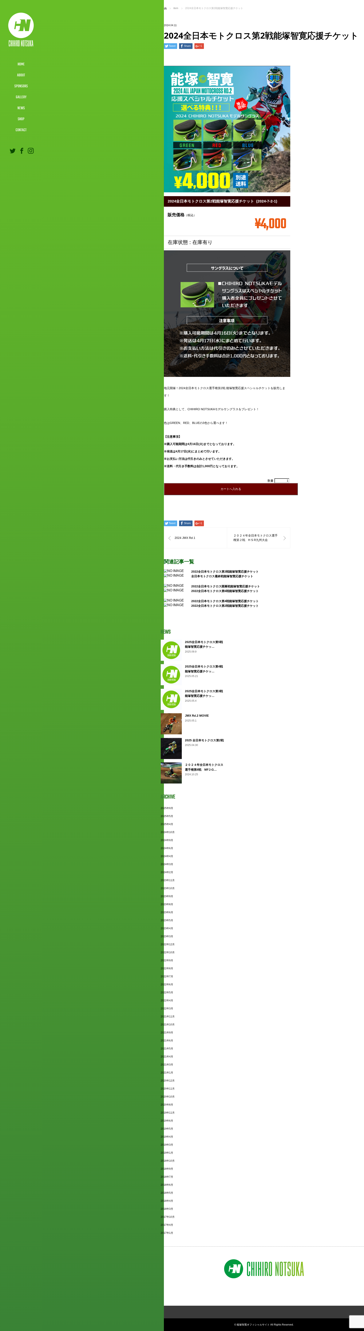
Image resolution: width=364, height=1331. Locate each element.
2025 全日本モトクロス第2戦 (204, 740)
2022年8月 (167, 968)
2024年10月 (168, 832)
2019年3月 (167, 1144)
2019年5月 (167, 1128)
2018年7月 (167, 1176)
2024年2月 (167, 872)
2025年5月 (167, 816)
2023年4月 (167, 928)
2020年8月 (167, 1104)
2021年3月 (167, 1064)
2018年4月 (167, 1200)
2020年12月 (168, 1080)
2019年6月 (167, 1120)
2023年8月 (167, 904)
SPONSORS (21, 86)
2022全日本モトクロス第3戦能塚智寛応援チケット (225, 571)
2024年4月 (167, 856)
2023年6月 (167, 912)
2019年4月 (167, 1136)
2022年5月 (167, 992)
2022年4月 (167, 1000)
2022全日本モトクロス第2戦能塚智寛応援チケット (225, 605)
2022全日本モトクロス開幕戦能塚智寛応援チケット (225, 586)
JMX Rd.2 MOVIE (197, 715)
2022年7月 (167, 976)
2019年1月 (167, 1152)
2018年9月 (167, 1168)
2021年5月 (167, 1048)
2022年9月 (167, 960)
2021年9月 (167, 1032)
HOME (21, 64)
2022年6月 (167, 984)
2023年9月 (167, 896)
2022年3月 (167, 1008)
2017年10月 (168, 1216)
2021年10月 (168, 1024)
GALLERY (21, 97)
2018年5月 (167, 1192)
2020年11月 (168, 1088)
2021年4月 (167, 1056)
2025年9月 (167, 808)
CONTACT (21, 130)
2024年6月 (167, 848)
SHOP (21, 119)
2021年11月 (168, 1016)
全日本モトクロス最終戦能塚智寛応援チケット (222, 576)
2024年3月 (167, 864)
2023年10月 (168, 888)
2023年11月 (168, 880)
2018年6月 (167, 1184)
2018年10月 (168, 1160)
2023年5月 (167, 920)
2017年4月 (167, 1224)
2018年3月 (167, 1208)
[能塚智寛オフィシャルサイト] (21, 44)
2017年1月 (167, 1232)
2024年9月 (167, 840)
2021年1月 (167, 1072)
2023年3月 (167, 936)
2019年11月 (168, 1112)
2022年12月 (168, 944)
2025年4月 (167, 824)
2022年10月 (168, 952)
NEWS (21, 108)
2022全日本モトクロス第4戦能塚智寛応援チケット (225, 601)
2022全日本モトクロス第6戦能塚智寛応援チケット (225, 591)
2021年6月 (167, 1040)
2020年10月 (168, 1096)
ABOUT (21, 75)
